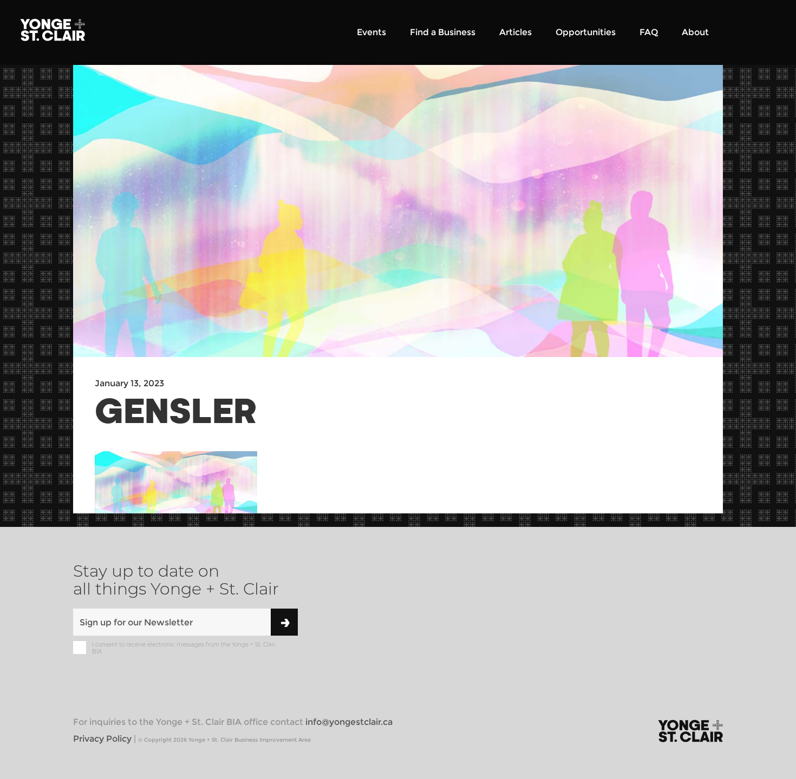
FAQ (649, 32)
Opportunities (586, 32)
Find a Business (442, 32)
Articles (515, 32)
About (695, 32)
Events (371, 32)
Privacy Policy (102, 739)
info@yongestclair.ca (349, 722)
